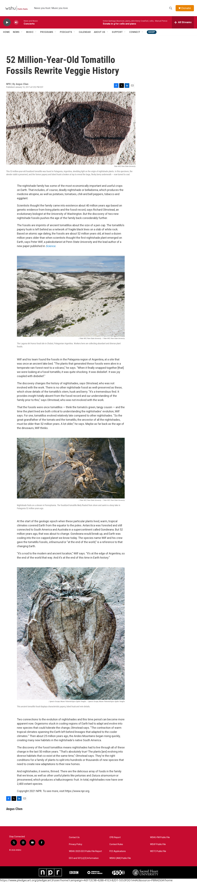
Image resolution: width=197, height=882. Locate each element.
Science (50, 246)
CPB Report (115, 837)
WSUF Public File (158, 844)
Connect (134, 32)
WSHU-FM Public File (160, 837)
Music (30, 32)
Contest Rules (116, 844)
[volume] (16, 22)
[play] (6, 22)
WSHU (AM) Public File (120, 858)
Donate (186, 8)
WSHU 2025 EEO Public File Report (85, 851)
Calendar (85, 32)
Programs (46, 32)
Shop (151, 32)
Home (6, 32)
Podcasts (66, 32)
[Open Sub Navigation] (22, 32)
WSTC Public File (158, 851)
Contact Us (74, 837)
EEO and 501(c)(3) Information (84, 858)
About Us (99, 32)
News (16, 32)
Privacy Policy (75, 844)
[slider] (21, 22)
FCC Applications (117, 851)
